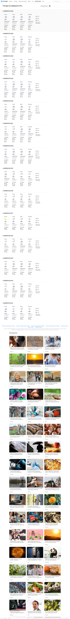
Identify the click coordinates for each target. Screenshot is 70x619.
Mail (1, 618)
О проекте (28, 618)
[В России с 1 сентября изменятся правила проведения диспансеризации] (52, 344)
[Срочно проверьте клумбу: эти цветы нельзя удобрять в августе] (52, 502)
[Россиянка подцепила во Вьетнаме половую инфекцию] (35, 502)
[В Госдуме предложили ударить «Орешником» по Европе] (35, 397)
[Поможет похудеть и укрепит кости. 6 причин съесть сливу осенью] (17, 397)
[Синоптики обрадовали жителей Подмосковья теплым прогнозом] (52, 485)
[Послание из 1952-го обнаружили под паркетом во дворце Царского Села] (35, 344)
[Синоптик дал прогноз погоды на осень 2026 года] (35, 379)
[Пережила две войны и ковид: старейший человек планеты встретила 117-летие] (17, 379)
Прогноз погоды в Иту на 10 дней (52, 325)
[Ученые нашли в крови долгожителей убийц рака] (17, 467)
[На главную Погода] (5, 1)
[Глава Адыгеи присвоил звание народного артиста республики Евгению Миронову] (35, 608)
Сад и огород (30, 327)
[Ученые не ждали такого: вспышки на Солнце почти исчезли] (52, 537)
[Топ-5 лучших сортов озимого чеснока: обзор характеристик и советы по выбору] (52, 590)
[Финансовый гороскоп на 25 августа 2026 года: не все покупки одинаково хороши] (35, 537)
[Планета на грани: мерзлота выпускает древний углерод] (17, 449)
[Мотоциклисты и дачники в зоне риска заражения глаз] (17, 432)
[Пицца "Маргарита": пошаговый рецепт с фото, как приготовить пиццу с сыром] (52, 467)
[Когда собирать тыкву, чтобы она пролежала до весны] (52, 572)
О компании (5, 618)
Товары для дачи (38, 327)
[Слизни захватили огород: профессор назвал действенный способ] (52, 397)
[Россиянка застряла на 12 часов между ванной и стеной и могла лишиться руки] (35, 414)
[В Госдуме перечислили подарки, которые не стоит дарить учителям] (52, 414)
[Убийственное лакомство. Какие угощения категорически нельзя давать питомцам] (17, 344)
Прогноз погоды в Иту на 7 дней (37, 325)
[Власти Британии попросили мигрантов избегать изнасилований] (52, 379)
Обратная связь (54, 618)
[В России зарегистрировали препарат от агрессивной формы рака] (35, 467)
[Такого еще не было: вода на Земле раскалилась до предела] (35, 362)
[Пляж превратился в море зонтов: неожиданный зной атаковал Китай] (17, 590)
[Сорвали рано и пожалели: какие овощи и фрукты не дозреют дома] (17, 572)
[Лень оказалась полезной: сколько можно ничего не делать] (35, 485)
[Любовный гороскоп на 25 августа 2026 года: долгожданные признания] (52, 555)
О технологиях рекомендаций (46, 618)
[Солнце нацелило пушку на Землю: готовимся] (17, 555)
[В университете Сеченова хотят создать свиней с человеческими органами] (35, 432)
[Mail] (1, 1)
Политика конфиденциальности (36, 618)
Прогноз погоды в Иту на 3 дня (8, 325)
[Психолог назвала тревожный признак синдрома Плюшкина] (52, 520)
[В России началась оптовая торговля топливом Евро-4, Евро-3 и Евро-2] (35, 520)
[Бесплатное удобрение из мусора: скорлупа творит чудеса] (52, 432)
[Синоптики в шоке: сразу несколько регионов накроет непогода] (17, 414)
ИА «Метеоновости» (66, 618)
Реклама (9, 618)
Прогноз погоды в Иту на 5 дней (23, 325)
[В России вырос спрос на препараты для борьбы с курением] (52, 362)
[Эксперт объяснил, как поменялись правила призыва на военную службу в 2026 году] (17, 608)
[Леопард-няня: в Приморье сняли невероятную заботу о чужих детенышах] (17, 362)
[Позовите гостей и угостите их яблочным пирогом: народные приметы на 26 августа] (52, 449)
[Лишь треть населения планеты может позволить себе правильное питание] (35, 590)
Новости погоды (64, 325)
